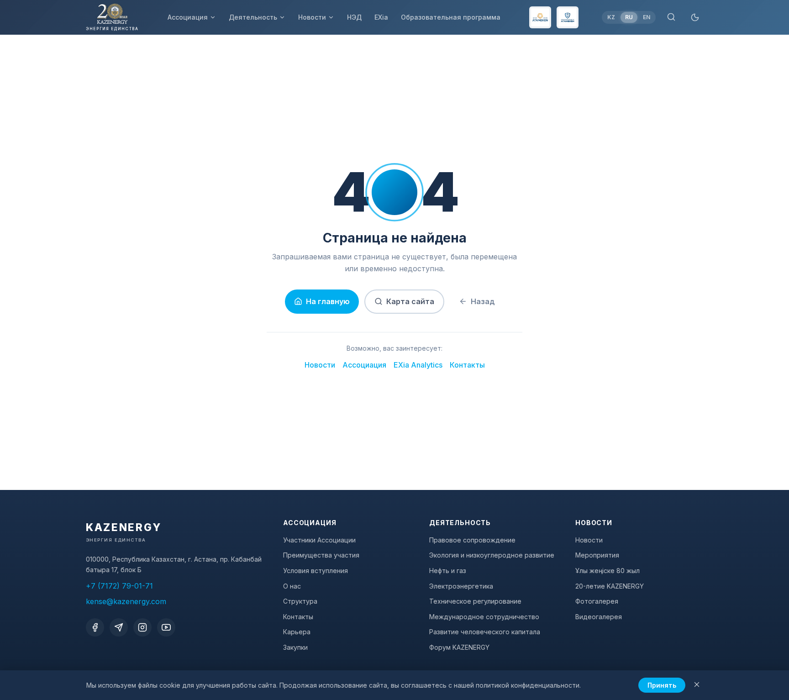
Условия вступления (315, 570)
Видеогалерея (598, 617)
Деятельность (253, 17)
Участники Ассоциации (319, 540)
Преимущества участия (321, 555)
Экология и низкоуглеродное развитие (491, 555)
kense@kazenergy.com (126, 601)
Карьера (296, 632)
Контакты (467, 364)
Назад (483, 301)
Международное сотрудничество (484, 617)
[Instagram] (142, 627)
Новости (312, 17)
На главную (328, 301)
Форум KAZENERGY (459, 647)
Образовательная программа (450, 17)
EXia (381, 17)
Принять (661, 685)
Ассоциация (188, 17)
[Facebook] (95, 627)
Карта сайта (410, 301)
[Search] (671, 17)
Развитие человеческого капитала (484, 632)
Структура (300, 601)
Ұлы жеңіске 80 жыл (607, 570)
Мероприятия (597, 555)
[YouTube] (166, 627)
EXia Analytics (418, 364)
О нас (292, 586)
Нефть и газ (447, 570)
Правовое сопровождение (472, 540)
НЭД (354, 17)
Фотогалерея (596, 601)
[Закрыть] (697, 685)
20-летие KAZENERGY (609, 586)
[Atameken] (540, 17)
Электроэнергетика (461, 586)
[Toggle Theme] (695, 17)
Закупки (295, 647)
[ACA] (568, 17)
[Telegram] (119, 627)
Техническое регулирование (475, 601)
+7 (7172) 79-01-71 (119, 585)
